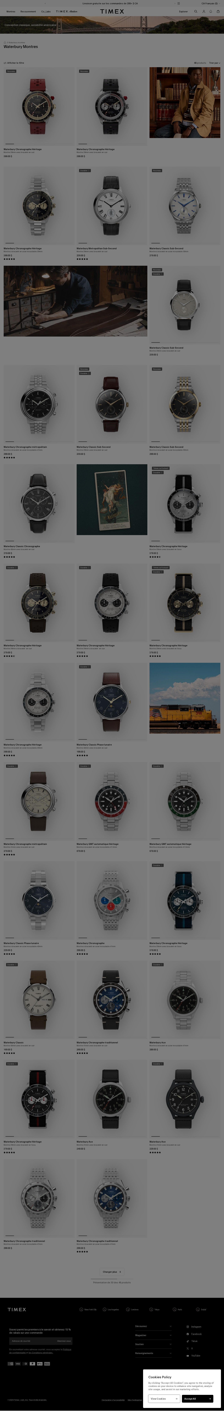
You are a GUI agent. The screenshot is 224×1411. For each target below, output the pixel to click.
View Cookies (158, 1398)
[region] (182, 1388)
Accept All (190, 1398)
